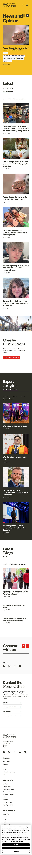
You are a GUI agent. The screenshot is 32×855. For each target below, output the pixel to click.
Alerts (4, 774)
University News (7, 61)
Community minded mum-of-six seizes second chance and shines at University (15, 303)
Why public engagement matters (15, 426)
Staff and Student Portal (9, 772)
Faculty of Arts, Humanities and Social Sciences (14, 55)
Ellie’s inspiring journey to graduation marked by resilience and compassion (15, 232)
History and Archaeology (9, 58)
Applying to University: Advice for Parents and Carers (15, 593)
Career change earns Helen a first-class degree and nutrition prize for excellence (15, 164)
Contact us (5, 764)
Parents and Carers (7, 792)
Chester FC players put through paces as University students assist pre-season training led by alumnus (16, 128)
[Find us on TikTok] (15, 666)
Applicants (5, 784)
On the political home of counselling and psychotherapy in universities (15, 492)
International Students (8, 789)
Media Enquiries (12, 712)
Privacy (4, 819)
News (4, 767)
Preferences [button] (20, 841)
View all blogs (6, 556)
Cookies (5, 817)
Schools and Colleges (8, 794)
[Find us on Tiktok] (15, 752)
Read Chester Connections (11, 357)
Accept (16, 844)
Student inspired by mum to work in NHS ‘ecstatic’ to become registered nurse (16, 268)
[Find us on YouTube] (20, 666)
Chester (5, 52)
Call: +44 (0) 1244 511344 (12, 707)
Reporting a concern (8, 805)
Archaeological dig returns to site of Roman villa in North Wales (16, 49)
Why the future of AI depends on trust (15, 458)
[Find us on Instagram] (9, 666)
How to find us (6, 761)
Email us (12, 703)
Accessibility (6, 814)
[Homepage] (9, 5)
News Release (20, 58)
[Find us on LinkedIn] (25, 752)
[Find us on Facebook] (4, 666)
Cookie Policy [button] (13, 839)
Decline (16, 848)
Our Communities (7, 802)
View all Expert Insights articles (10, 389)
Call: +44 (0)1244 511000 (12, 716)
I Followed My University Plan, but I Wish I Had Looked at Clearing (14, 619)
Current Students (7, 786)
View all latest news (8, 91)
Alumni (4, 797)
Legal (4, 822)
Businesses (5, 799)
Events (4, 769)
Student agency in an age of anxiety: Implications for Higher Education (14, 528)
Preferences (16, 851)
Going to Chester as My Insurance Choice (14, 606)
